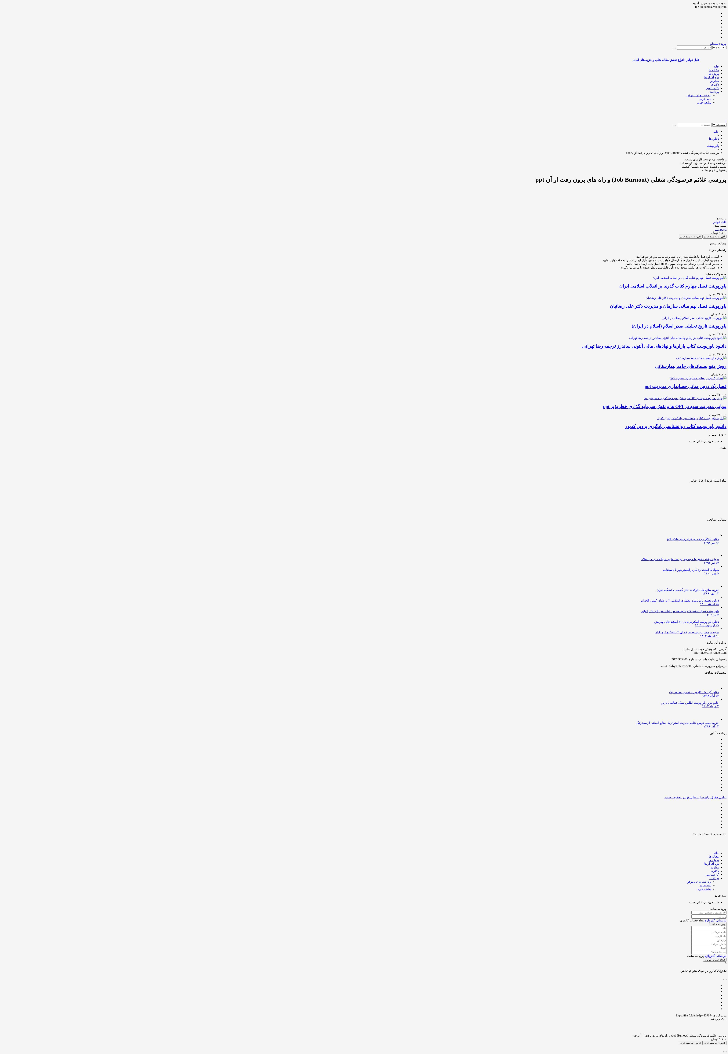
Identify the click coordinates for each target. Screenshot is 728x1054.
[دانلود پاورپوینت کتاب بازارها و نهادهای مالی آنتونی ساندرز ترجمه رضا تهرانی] (677, 337)
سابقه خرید (704, 102)
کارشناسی (712, 88)
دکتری (715, 84)
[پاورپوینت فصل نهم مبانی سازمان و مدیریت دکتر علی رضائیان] (686, 297)
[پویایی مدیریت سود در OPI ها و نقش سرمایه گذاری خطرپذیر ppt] (685, 398)
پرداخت (714, 91)
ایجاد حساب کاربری (715, 959)
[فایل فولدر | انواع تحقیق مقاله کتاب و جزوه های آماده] (713, 117)
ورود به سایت (718, 924)
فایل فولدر (719, 222)
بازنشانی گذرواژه (715, 920)
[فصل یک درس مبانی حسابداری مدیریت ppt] (698, 378)
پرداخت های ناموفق (698, 95)
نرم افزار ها (711, 77)
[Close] (724, 1051)
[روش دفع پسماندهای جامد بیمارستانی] (701, 358)
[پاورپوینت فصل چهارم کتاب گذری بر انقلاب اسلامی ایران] (689, 277)
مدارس (714, 80)
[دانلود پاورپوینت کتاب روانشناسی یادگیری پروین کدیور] (691, 418)
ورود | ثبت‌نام (718, 43)
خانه (716, 66)
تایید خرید (705, 99)
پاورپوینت (720, 229)
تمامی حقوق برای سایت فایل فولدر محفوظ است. (695, 797)
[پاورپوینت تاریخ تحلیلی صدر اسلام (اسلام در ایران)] (694, 318)
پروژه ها (714, 73)
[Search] (674, 48)
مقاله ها (714, 70)
